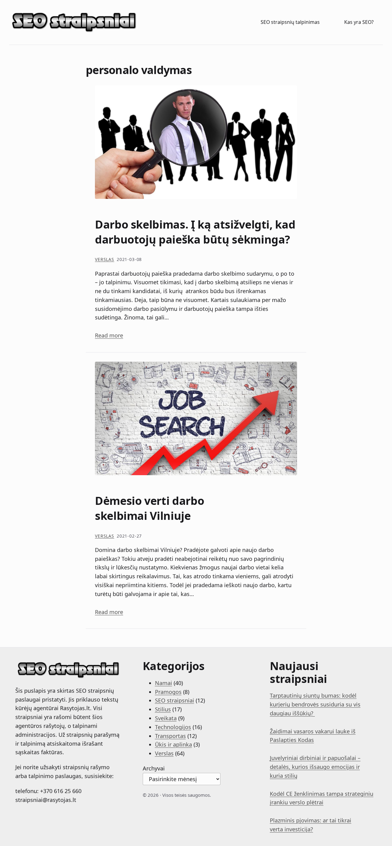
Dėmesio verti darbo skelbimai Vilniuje (149, 508)
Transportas (170, 736)
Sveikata (166, 718)
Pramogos (168, 691)
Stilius (163, 709)
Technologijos (173, 727)
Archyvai (154, 768)
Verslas (104, 259)
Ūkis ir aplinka (173, 744)
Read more (109, 335)
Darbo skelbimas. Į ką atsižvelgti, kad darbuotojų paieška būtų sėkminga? (195, 232)
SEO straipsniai (174, 700)
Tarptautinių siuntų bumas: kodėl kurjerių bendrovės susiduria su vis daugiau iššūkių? (315, 704)
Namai (163, 683)
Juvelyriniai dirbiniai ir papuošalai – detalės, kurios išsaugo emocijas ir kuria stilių (315, 766)
